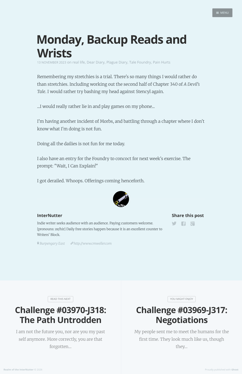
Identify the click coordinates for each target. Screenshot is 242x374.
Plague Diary (116, 62)
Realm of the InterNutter (19, 369)
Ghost (234, 369)
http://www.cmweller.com (93, 243)
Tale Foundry (140, 62)
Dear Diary (95, 62)
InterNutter (49, 215)
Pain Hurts (161, 62)
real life (79, 62)
